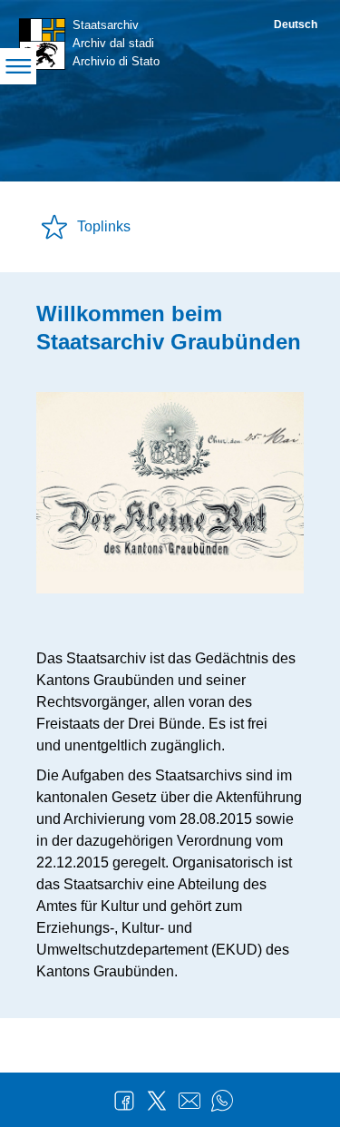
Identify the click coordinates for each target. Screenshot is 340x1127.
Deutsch (295, 24)
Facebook (124, 1100)
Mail (189, 1100)
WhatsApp (222, 1100)
